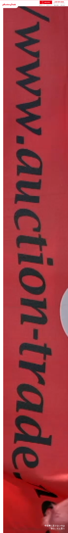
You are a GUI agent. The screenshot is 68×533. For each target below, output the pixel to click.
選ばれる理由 (56, 5)
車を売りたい (49, 5)
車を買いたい (41, 5)
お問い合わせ (62, 5)
